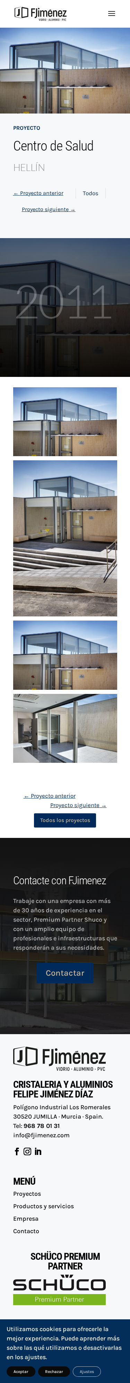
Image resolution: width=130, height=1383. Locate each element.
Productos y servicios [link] (43, 1206)
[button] (111, 18)
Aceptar (21, 1371)
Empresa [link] (25, 1218)
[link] (41, 13)
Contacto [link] (26, 1231)
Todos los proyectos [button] (65, 820)
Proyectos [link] (27, 1193)
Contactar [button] (65, 973)
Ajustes (87, 1371)
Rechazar (54, 1371)
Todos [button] (90, 193)
